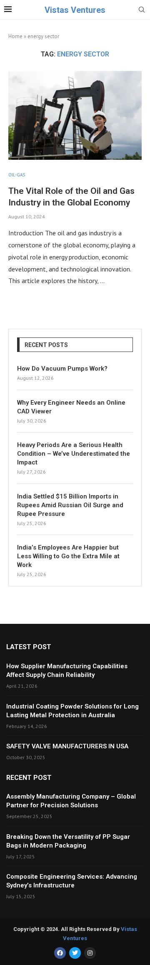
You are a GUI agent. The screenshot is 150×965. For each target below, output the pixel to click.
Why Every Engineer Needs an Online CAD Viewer (71, 407)
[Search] (142, 10)
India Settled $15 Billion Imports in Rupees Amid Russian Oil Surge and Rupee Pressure (70, 505)
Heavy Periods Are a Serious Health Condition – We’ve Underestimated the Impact (73, 453)
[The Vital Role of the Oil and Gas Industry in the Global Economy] (75, 115)
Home (15, 36)
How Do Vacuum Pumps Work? (62, 368)
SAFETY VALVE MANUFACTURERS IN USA (67, 746)
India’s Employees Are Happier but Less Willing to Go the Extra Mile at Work (68, 556)
